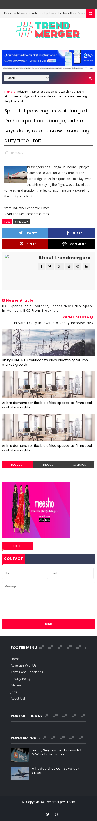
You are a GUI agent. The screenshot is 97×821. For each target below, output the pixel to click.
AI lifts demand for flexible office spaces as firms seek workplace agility (47, 404)
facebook (79, 465)
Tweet (31, 233)
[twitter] (47, 814)
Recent (17, 546)
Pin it (31, 244)
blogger (17, 465)
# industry (22, 221)
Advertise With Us (23, 665)
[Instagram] (44, 3)
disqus (48, 465)
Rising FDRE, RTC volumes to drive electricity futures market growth (45, 362)
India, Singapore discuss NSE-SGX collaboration (58, 752)
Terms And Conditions (27, 672)
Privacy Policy (20, 678)
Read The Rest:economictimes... (27, 214)
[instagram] (56, 814)
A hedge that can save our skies (55, 770)
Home (8, 91)
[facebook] (39, 814)
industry (22, 91)
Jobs (14, 692)
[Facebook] (51, 3)
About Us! (18, 698)
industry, (18, 153)
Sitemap (17, 685)
